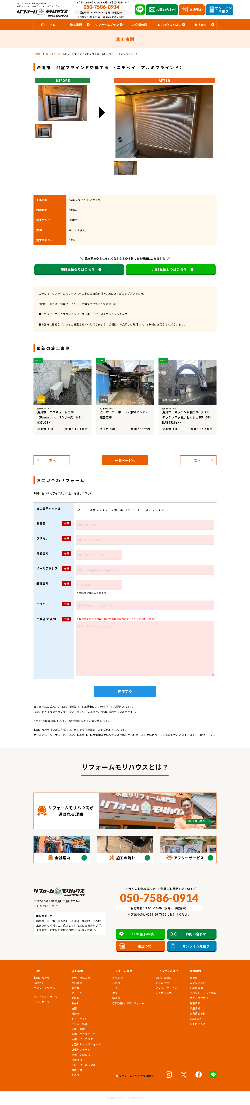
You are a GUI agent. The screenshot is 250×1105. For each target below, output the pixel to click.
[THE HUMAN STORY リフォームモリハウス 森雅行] (136, 1076)
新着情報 (195, 1003)
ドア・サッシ (80, 1018)
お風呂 (76, 998)
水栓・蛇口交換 (81, 1054)
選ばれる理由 (164, 977)
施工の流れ (162, 983)
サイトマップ (41, 1002)
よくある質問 (164, 993)
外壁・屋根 (78, 1029)
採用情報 (195, 1008)
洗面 (74, 1008)
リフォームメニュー (125, 971)
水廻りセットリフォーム (86, 1044)
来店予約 (38, 983)
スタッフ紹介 (198, 983)
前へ (52, 460)
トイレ (76, 1003)
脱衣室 (76, 988)
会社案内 (195, 977)
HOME (37, 971)
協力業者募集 (198, 1013)
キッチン (77, 993)
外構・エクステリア (84, 1034)
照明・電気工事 (81, 977)
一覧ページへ (125, 460)
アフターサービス (166, 988)
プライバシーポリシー (73, 712)
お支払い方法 (198, 1024)
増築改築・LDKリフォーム (128, 1003)
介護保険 (77, 1060)
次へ (197, 460)
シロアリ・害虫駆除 (84, 1065)
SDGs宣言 (196, 1018)
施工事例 (77, 971)
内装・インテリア (82, 1039)
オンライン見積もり (45, 988)
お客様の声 (139, 24)
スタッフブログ (199, 998)
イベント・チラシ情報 (203, 993)
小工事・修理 (80, 1024)
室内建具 (77, 983)
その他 (76, 1075)
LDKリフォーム (81, 1049)
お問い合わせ (41, 977)
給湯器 (76, 1013)
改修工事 (77, 1070)
